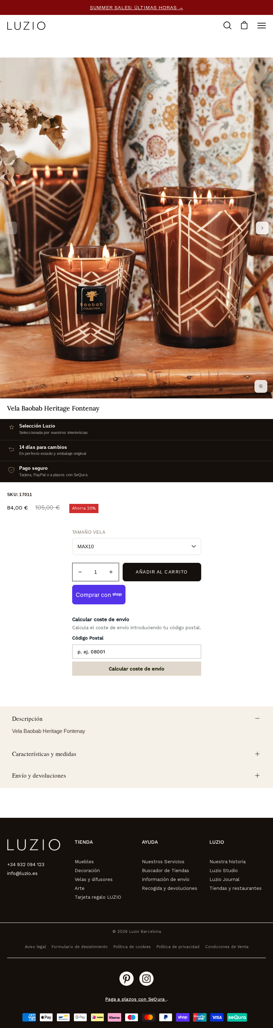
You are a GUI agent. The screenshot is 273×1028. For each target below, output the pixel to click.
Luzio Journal (224, 879)
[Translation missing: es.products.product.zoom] (261, 386)
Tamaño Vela (89, 532)
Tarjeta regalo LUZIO (98, 897)
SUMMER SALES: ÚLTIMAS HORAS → (136, 7)
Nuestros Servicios (163, 861)
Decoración (87, 870)
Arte (80, 888)
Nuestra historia (227, 861)
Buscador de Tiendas (165, 870)
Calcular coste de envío (136, 668)
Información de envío (165, 879)
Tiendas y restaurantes (235, 888)
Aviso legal (35, 947)
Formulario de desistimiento (80, 947)
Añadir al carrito (162, 572)
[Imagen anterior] (10, 228)
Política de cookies (132, 947)
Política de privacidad (177, 947)
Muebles (84, 861)
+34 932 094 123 (25, 864)
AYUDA (150, 842)
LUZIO (216, 842)
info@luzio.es (22, 873)
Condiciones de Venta (226, 947)
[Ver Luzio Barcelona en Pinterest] (126, 979)
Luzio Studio (223, 870)
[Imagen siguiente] (262, 228)
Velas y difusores (94, 879)
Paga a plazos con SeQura (135, 999)
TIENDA (84, 842)
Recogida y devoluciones (169, 888)
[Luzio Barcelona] (26, 26)
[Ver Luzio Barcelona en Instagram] (146, 979)
